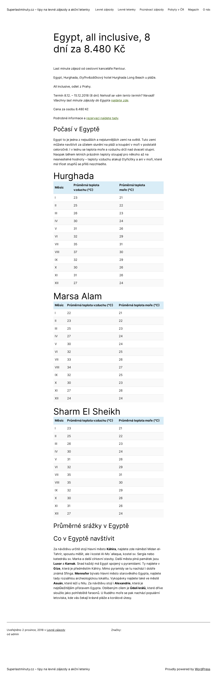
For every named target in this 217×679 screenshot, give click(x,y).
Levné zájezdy (56, 630)
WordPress (202, 669)
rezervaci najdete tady (102, 118)
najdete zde (119, 100)
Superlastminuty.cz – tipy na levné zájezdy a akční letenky (48, 9)
